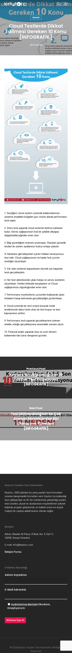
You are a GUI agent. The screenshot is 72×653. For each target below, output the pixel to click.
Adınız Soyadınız (16, 575)
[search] (59, 4)
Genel (36, 17)
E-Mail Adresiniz (15, 589)
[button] (66, 4)
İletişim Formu (13, 551)
